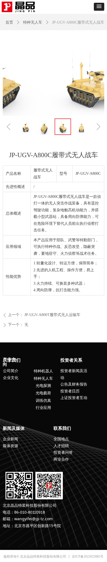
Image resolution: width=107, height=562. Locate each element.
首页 (9, 22)
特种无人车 (32, 22)
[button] (99, 7)
